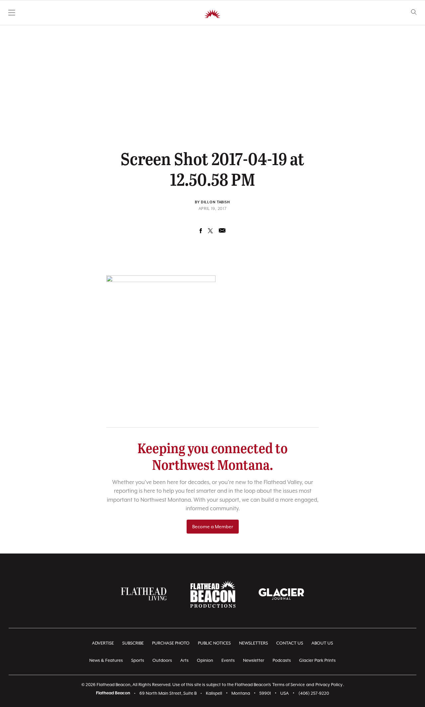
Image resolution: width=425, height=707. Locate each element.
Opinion (205, 660)
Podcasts (282, 660)
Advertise (103, 643)
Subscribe (133, 643)
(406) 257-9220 (313, 693)
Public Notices (214, 643)
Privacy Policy (329, 684)
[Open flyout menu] (11, 12)
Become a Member (212, 526)
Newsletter (253, 660)
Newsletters (253, 643)
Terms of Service (288, 684)
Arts (184, 660)
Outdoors (162, 660)
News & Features (106, 660)
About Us (322, 643)
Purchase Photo (171, 643)
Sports (137, 660)
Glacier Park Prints (317, 660)
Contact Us (289, 643)
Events (228, 660)
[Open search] (414, 12)
